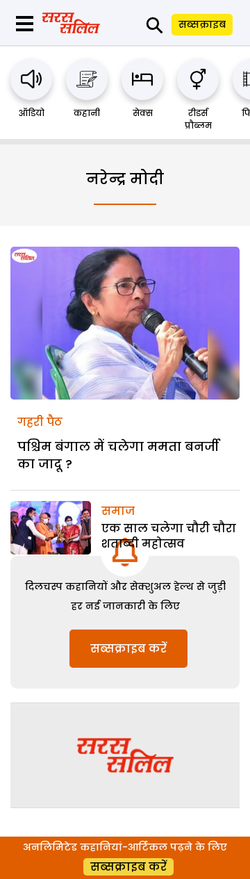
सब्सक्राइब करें (128, 649)
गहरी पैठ (39, 422)
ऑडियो (31, 113)
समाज (118, 511)
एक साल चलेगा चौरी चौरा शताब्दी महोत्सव (168, 536)
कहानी (87, 113)
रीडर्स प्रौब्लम (198, 119)
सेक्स (143, 113)
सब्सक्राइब (202, 24)
